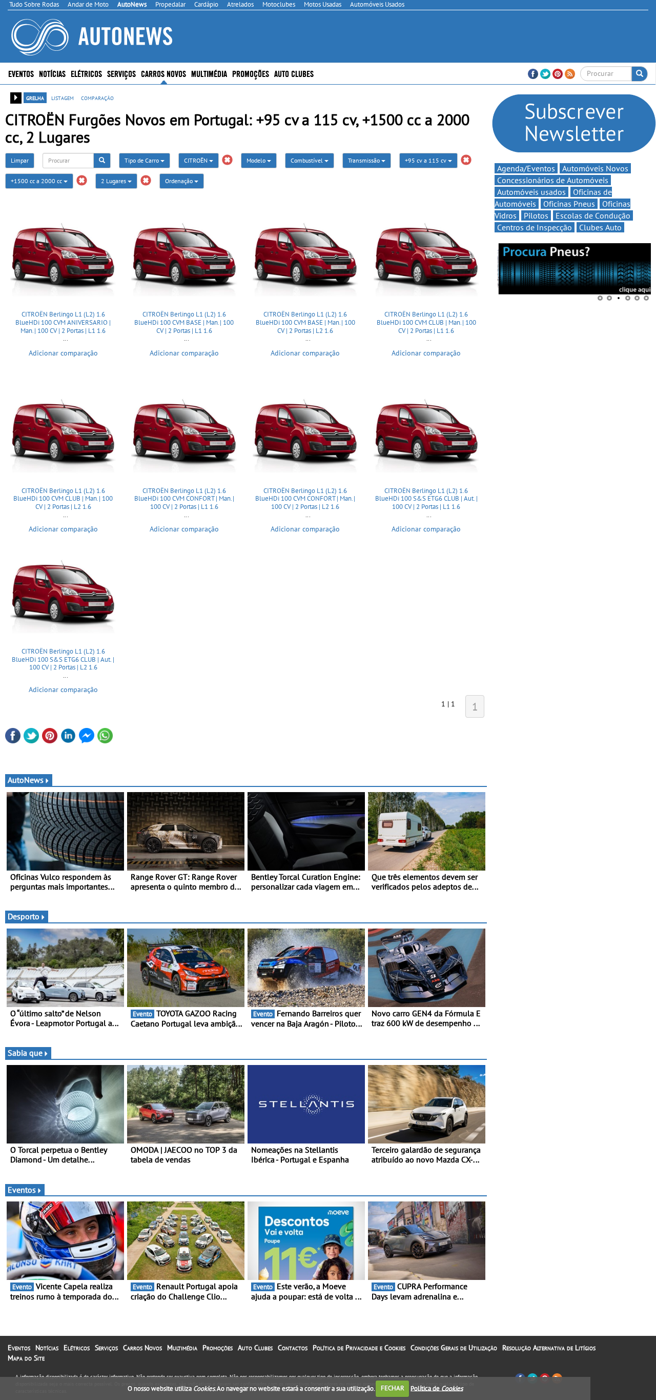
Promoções (250, 73)
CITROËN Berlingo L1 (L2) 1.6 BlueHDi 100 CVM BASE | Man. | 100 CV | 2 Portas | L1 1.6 (184, 322)
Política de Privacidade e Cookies (359, 1347)
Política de (437, 1388)
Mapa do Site (26, 1358)
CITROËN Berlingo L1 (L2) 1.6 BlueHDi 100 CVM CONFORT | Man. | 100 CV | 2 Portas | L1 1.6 (184, 498)
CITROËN (196, 160)
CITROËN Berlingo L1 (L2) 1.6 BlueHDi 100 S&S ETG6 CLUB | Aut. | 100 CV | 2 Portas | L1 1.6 (426, 498)
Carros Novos (163, 73)
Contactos (293, 1347)
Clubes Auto (600, 227)
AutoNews (26, 780)
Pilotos (536, 215)
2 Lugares (114, 181)
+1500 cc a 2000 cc (37, 181)
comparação (97, 97)
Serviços (106, 1347)
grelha (35, 97)
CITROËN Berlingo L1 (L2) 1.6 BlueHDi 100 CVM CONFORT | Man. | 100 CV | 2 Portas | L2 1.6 (305, 498)
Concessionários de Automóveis (552, 180)
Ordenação (179, 181)
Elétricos (77, 1347)
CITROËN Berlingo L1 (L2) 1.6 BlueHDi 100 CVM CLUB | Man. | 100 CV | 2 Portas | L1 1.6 (426, 322)
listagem (62, 97)
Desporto (23, 916)
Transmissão (364, 160)
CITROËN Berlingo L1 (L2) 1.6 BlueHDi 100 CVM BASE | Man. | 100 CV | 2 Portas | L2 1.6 (305, 322)
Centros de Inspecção (534, 227)
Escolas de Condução (593, 215)
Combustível (307, 160)
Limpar (20, 160)
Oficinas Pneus (569, 204)
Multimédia (209, 73)
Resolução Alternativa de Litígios (549, 1347)
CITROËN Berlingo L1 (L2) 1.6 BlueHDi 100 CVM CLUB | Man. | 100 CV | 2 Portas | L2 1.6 (63, 498)
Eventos (21, 73)
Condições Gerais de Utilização (454, 1347)
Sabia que (25, 1053)
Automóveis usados (531, 192)
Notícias (46, 1347)
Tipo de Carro (142, 160)
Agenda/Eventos (526, 168)
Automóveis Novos (595, 168)
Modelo (257, 160)
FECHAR (392, 1388)
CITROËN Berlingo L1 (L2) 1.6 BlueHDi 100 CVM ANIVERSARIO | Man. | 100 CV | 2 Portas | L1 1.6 (63, 322)
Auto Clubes (255, 1347)
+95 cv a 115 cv (426, 160)
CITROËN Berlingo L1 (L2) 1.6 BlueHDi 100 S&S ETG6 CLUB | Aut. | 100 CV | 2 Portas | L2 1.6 (63, 659)
